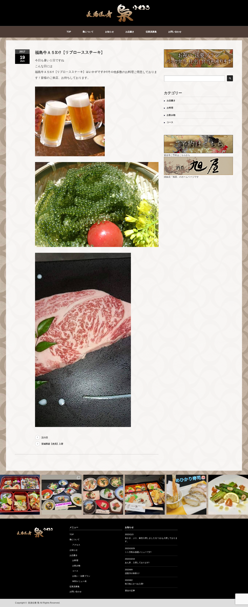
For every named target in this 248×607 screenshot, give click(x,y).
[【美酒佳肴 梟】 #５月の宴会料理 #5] (103, 494)
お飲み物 (171, 115)
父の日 (44, 437)
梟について (88, 31)
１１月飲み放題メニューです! (138, 552)
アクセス (76, 545)
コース (170, 122)
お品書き (129, 31)
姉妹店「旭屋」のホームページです (181, 177)
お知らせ (109, 31)
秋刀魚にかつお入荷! (134, 584)
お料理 (170, 108)
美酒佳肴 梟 (33, 603)
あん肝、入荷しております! (137, 562)
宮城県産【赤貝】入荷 (52, 444)
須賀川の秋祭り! (132, 573)
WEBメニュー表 (79, 581)
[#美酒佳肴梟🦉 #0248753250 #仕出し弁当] (20, 494)
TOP (69, 31)
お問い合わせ (174, 31)
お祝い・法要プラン (81, 576)
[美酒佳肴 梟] (118, 21)
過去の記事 (130, 590)
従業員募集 (151, 31)
